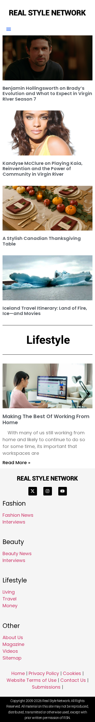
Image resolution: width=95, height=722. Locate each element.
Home (18, 673)
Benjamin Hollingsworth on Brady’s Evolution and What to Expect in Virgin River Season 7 (47, 93)
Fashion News (18, 515)
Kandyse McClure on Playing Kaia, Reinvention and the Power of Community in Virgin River (43, 168)
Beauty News (17, 553)
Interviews (14, 522)
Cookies (72, 673)
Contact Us (73, 680)
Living (9, 592)
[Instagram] (47, 491)
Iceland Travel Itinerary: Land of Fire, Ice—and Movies (45, 311)
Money (10, 605)
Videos (10, 651)
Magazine (13, 644)
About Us (13, 637)
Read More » (16, 462)
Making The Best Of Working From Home (46, 419)
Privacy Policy (44, 673)
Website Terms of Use (31, 680)
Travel (9, 599)
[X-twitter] (32, 491)
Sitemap (12, 658)
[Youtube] (62, 491)
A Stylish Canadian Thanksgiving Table (42, 241)
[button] (8, 29)
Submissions (46, 687)
